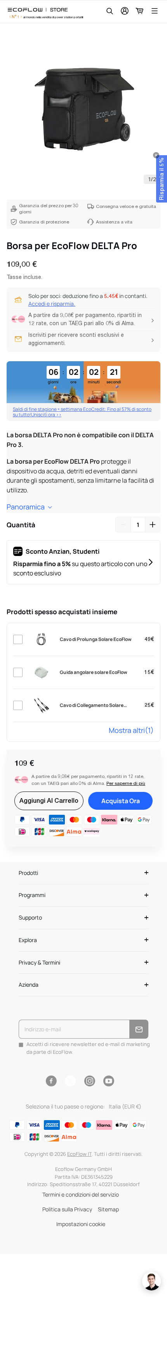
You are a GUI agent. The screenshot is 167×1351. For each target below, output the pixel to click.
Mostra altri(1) (131, 730)
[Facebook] (51, 1081)
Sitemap (108, 1209)
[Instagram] (89, 1081)
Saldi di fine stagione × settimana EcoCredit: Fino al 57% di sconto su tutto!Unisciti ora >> (82, 412)
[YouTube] (108, 1081)
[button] (161, 179)
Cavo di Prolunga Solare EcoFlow (96, 639)
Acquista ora (120, 801)
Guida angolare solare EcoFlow (93, 672)
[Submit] (138, 1029)
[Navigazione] (154, 11)
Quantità (21, 524)
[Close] (156, 155)
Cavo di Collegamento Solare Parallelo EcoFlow (92, 705)
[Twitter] (70, 1081)
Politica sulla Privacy (67, 1209)
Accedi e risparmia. (51, 303)
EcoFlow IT (79, 1153)
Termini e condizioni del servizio (80, 1194)
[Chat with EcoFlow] (151, 1281)
